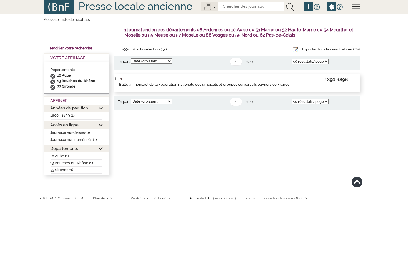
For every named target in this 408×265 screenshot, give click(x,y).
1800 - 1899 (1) (62, 115)
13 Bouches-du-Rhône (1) (71, 163)
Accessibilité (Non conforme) (213, 198)
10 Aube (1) (59, 156)
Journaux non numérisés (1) (73, 139)
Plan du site (103, 198)
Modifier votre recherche (71, 48)
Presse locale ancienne (135, 6)
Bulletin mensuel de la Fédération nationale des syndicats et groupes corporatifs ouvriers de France (204, 84)
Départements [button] (64, 148)
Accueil (50, 19)
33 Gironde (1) (61, 170)
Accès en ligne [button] (64, 125)
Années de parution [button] (69, 108)
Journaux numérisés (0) (70, 133)
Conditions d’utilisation (151, 198)
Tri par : (124, 61)
